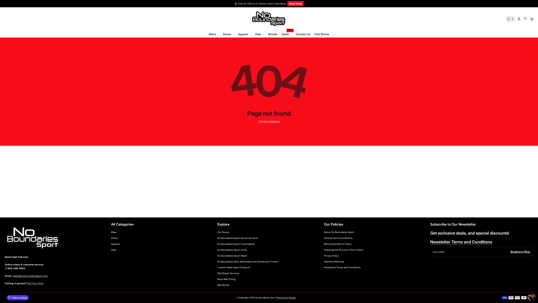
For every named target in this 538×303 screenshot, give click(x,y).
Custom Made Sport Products (233, 267)
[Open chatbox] (532, 297)
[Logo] (269, 19)
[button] (525, 19)
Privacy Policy (331, 255)
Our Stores (223, 232)
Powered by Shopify (286, 297)
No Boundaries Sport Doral (231, 249)
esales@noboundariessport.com (30, 275)
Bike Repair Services (228, 273)
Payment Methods (334, 261)
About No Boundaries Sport (339, 232)
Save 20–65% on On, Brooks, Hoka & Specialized (262, 3)
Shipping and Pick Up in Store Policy (343, 249)
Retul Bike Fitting (226, 279)
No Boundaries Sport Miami (232, 255)
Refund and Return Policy (338, 243)
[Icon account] (519, 19)
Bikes (114, 232)
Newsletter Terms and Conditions (342, 267)
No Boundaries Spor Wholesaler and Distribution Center (248, 261)
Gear (113, 249)
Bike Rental (223, 285)
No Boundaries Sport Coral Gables (236, 243)
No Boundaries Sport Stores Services (237, 238)
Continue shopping (269, 121)
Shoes (114, 238)
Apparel (115, 243)
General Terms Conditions (338, 238)
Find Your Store (35, 283)
